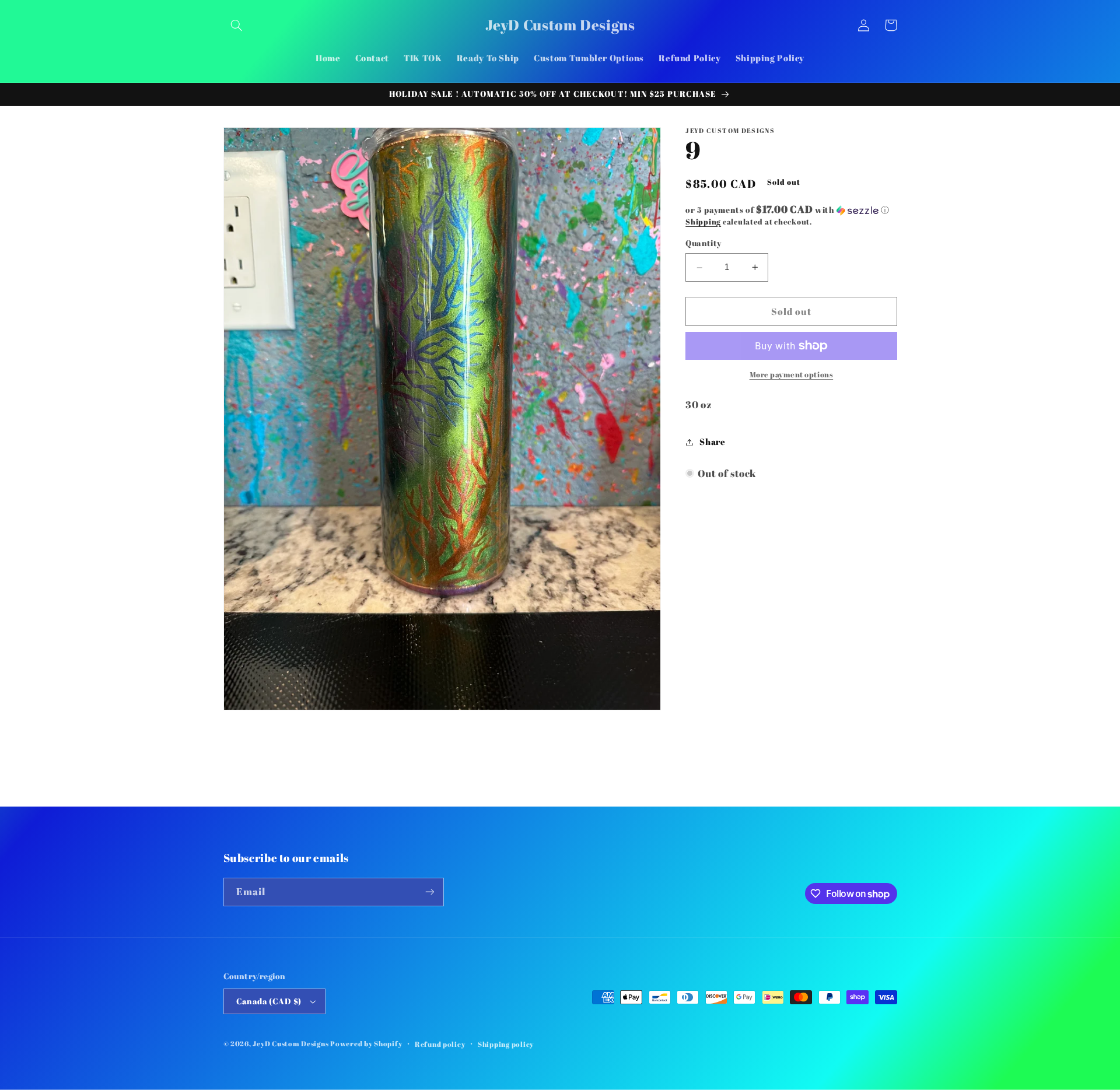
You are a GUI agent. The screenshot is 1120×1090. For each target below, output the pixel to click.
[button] (236, 25)
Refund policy (440, 1044)
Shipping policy (506, 1044)
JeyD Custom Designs (290, 1043)
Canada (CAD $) (269, 1001)
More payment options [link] (792, 375)
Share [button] (712, 441)
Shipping (703, 222)
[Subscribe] (429, 892)
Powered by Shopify (366, 1043)
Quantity (703, 244)
